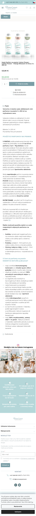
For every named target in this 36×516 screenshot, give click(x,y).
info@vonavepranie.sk (20, 479)
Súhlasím (18, 512)
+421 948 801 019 (15, 475)
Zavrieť (14, 87)
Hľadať (6, 16)
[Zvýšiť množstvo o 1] (7, 84)
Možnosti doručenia (20, 94)
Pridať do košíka (23, 84)
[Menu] (2, 7)
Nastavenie (18, 506)
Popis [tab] (7, 106)
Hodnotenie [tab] (9, 334)
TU (9, 220)
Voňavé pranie (16, 485)
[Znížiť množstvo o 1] (2, 84)
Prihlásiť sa (5, 465)
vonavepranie (19, 485)
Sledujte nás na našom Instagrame (18, 347)
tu (32, 502)
